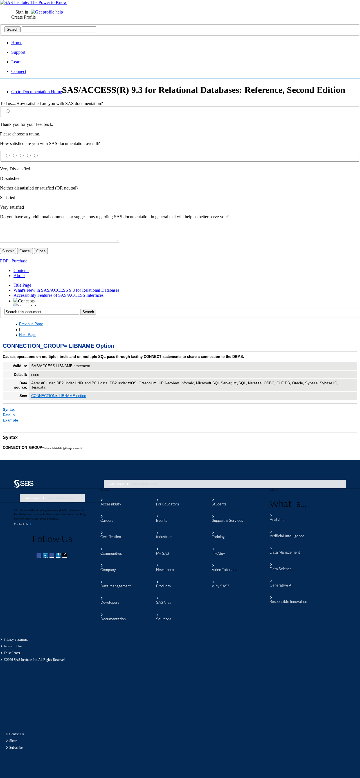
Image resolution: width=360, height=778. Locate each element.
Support (18, 52)
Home (16, 42)
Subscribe (15, 748)
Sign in (21, 12)
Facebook (39, 556)
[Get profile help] (48, 12)
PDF (5, 260)
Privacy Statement (16, 639)
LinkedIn (52, 556)
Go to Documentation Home (36, 91)
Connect (18, 71)
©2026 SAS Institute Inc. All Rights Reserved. (35, 660)
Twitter (46, 556)
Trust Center (12, 653)
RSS (65, 556)
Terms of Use (13, 646)
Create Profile (23, 17)
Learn (16, 61)
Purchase (20, 260)
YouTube (59, 556)
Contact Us (16, 734)
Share (13, 741)
